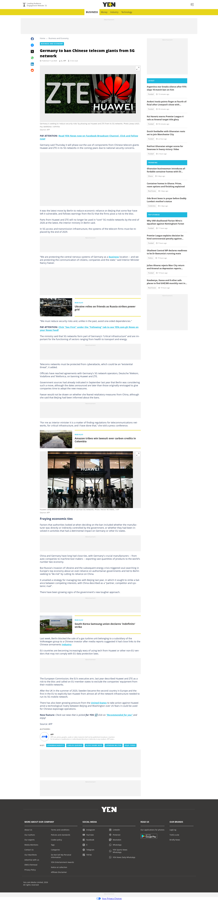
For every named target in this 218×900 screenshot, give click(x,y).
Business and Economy (59, 38)
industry (66, 644)
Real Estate (152, 191)
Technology (126, 12)
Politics (150, 258)
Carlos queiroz (74, 745)
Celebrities (152, 206)
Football (151, 94)
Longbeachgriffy (55, 745)
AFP (64, 61)
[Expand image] (137, 68)
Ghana (150, 176)
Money (104, 12)
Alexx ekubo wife (94, 745)
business (114, 256)
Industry (114, 12)
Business (92, 12)
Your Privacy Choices (112, 898)
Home (42, 38)
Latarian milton (113, 745)
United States (99, 702)
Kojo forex (130, 745)
